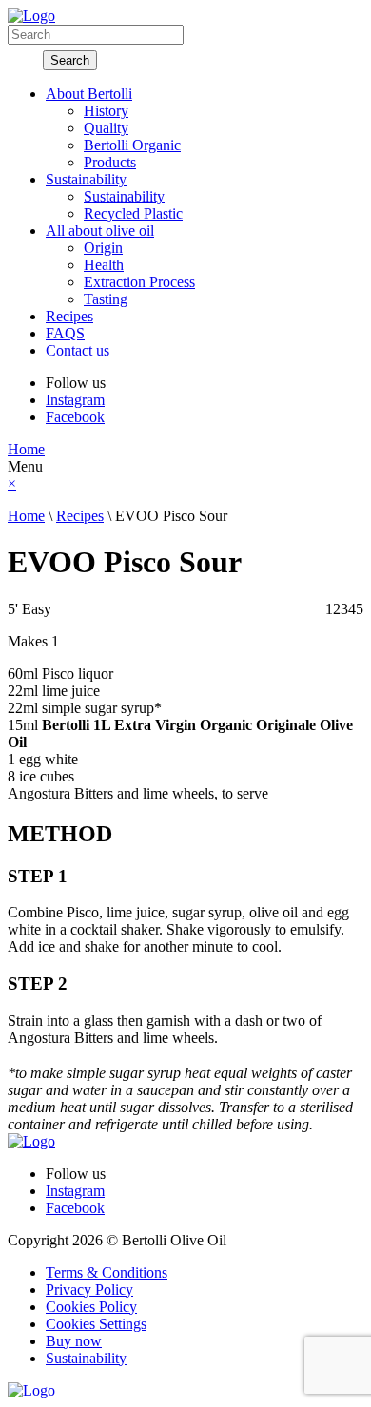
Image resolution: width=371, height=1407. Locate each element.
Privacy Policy (89, 1290)
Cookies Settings (96, 1324)
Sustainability (86, 1358)
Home (26, 449)
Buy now (74, 1341)
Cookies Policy (91, 1307)
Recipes (80, 516)
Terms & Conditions (106, 1272)
